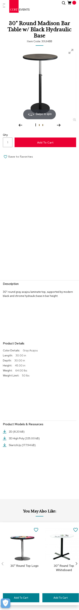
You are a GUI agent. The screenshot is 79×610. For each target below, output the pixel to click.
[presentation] (76, 563)
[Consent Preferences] (5, 603)
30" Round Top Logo (24, 566)
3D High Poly (17, 438)
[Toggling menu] (4, 5)
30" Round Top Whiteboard (64, 568)
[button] (36, 125)
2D (11, 431)
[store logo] (19, 6)
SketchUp (15, 445)
